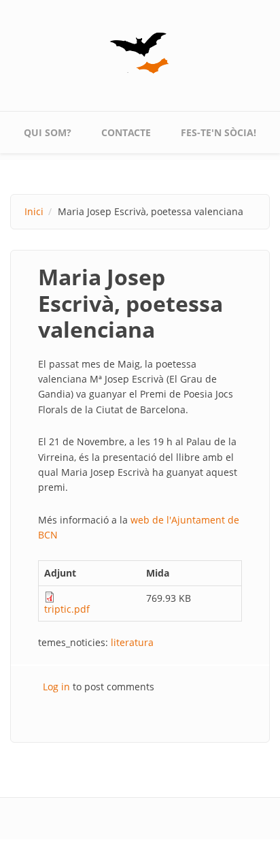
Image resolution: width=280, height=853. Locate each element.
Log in (56, 686)
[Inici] (140, 52)
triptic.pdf (67, 608)
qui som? (47, 132)
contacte (126, 132)
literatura (132, 642)
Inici (33, 211)
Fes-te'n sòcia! (218, 132)
